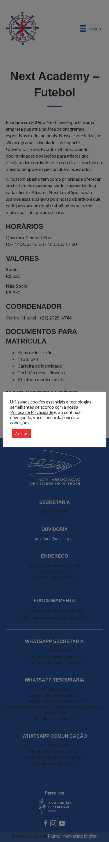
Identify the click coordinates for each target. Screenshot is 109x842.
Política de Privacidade (31, 412)
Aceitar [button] (21, 433)
